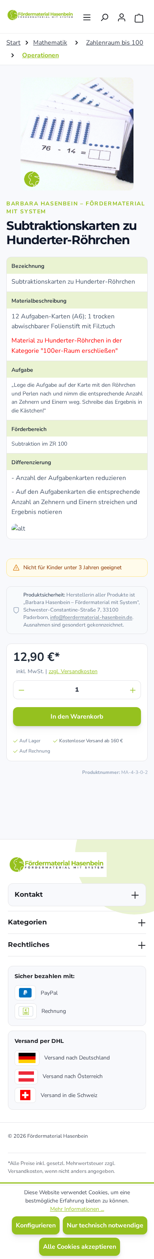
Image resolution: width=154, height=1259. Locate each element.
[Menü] (87, 15)
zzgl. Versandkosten (73, 671)
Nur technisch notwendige (105, 1225)
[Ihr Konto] (121, 15)
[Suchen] (104, 15)
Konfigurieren (36, 1225)
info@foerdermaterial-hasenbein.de (91, 617)
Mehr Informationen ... (77, 1209)
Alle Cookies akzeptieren (79, 1246)
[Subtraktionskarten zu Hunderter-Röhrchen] (77, 133)
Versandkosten (25, 1171)
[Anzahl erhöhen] (133, 689)
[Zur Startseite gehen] (40, 15)
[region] (77, 133)
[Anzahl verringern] (21, 689)
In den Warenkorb (77, 716)
